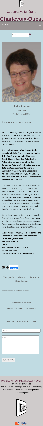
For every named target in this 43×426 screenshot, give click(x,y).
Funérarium (19, 392)
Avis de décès (14, 387)
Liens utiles (36, 387)
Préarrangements (32, 389)
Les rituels (19, 389)
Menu (5, 25)
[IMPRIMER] (7, 267)
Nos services (8, 389)
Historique (25, 387)
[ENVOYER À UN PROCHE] (3, 267)
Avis (27, 392)
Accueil (4, 387)
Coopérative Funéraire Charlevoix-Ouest (21, 381)
